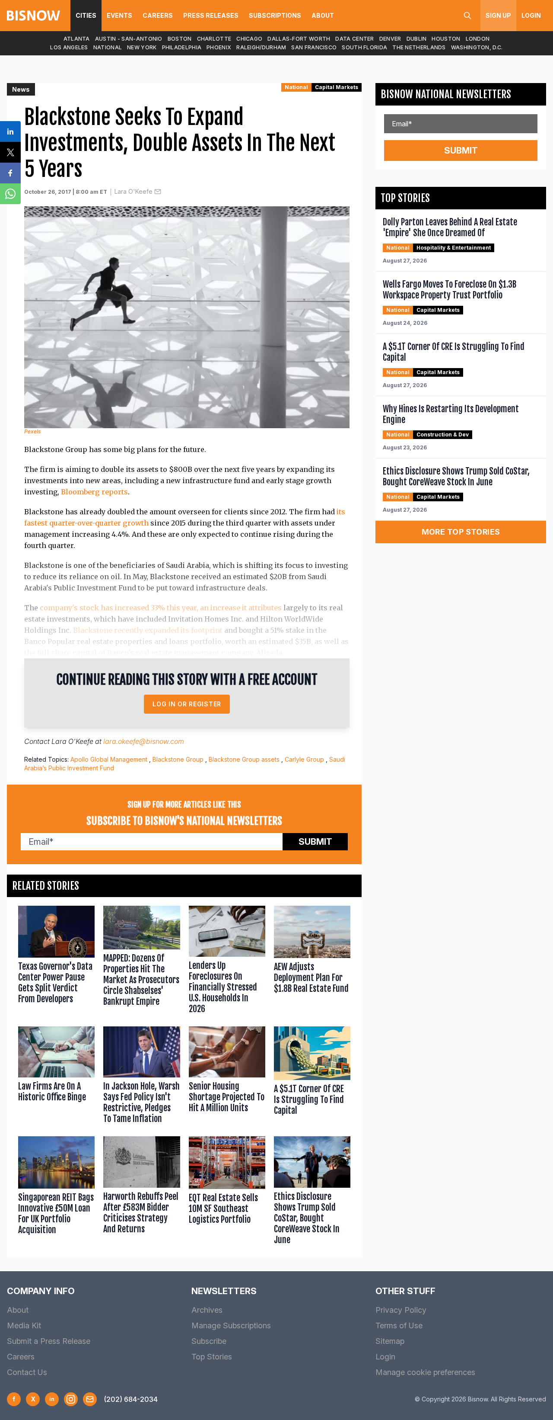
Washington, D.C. (477, 47)
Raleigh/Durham (261, 47)
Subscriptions (275, 15)
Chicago (249, 38)
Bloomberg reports (94, 491)
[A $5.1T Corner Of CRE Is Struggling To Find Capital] (312, 1077)
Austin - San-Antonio (128, 38)
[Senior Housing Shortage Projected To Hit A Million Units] (227, 1077)
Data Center (354, 38)
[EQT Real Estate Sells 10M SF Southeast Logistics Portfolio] (227, 1192)
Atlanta (77, 38)
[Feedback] (90, 1399)
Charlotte (214, 38)
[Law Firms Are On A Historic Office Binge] (56, 1077)
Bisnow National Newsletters (446, 94)
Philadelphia (182, 47)
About (322, 15)
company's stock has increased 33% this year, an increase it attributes (161, 607)
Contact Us (27, 1372)
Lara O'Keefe (133, 191)
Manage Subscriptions (231, 1325)
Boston (180, 38)
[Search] (467, 15)
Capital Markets (336, 87)
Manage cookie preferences (425, 1372)
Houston (446, 38)
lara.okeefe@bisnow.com (143, 741)
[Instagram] (71, 1399)
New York (141, 47)
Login (531, 15)
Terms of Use (399, 1325)
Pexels (32, 431)
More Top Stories (461, 531)
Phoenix (219, 47)
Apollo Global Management (108, 759)
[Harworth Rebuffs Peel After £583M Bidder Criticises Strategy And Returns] (141, 1192)
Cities (86, 15)
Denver (390, 38)
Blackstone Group (178, 759)
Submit (315, 842)
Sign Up (498, 15)
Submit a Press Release (48, 1341)
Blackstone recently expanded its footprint (147, 630)
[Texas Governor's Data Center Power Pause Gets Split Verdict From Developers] (56, 961)
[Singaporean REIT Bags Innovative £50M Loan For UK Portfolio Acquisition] (56, 1192)
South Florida (364, 47)
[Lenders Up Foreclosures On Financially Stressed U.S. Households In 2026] (227, 961)
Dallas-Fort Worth (298, 38)
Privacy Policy (400, 1309)
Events (119, 15)
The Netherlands (419, 47)
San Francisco (314, 47)
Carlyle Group (304, 759)
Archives (206, 1309)
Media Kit (24, 1325)
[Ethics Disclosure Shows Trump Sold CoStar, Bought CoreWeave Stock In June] (312, 1192)
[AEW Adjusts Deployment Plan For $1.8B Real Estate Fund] (312, 961)
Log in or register (187, 704)
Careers (158, 15)
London (478, 38)
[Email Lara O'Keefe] (157, 191)
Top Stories (211, 1356)
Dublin (417, 38)
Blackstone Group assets (244, 759)
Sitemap (389, 1341)
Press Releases (210, 15)
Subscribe (208, 1341)
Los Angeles (69, 47)
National (107, 47)
